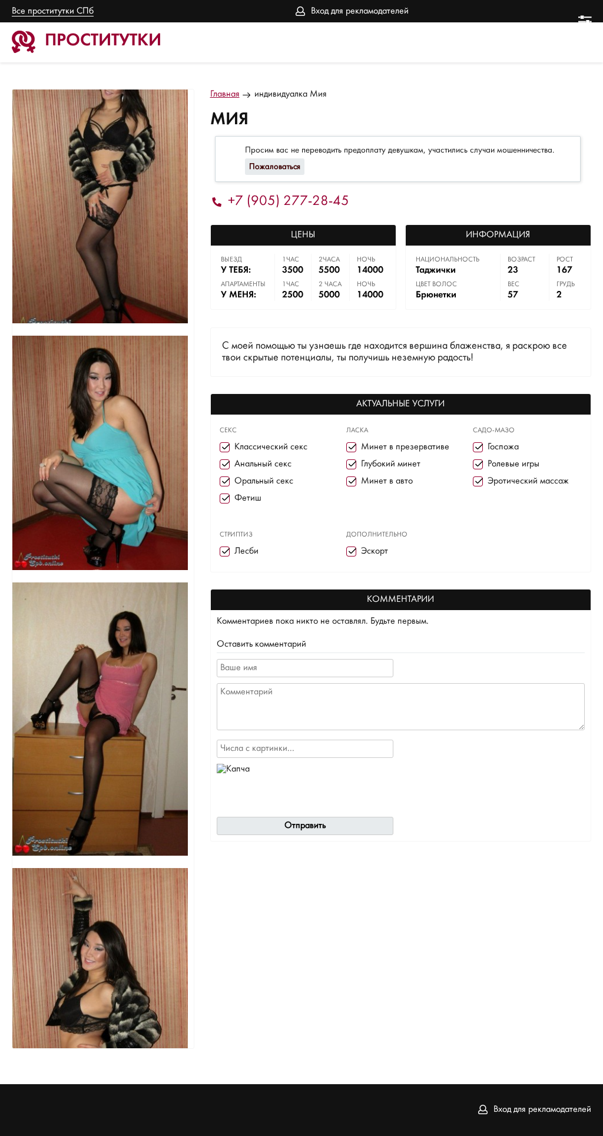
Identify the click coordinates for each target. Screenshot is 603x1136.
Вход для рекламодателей (360, 11)
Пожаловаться (274, 167)
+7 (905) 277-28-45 (288, 201)
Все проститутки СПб (53, 11)
